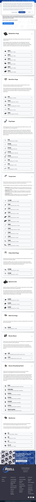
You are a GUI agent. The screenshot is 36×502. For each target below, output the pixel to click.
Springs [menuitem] (12, 491)
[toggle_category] (32, 33)
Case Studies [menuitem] (21, 484)
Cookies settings (14, 12)
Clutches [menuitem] (12, 489)
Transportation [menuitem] (31, 493)
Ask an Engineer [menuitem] (31, 482)
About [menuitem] (3, 479)
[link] (29, 497)
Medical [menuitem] (29, 491)
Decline (29, 12)
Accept (22, 12)
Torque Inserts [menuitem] (13, 481)
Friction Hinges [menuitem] (13, 479)
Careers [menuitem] (3, 481)
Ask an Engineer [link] (8, 23)
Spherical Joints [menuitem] (14, 485)
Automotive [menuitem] (30, 487)
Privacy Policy (19, 501)
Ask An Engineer (21, 461)
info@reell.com (25, 471)
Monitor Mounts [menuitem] (13, 487)
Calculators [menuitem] (21, 488)
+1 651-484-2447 (25, 470)
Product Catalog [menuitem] (22, 479)
